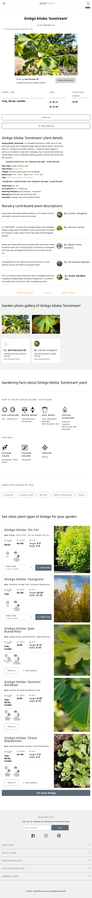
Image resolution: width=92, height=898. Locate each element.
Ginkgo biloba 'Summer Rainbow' (22, 683)
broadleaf (8, 495)
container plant (13, 177)
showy (30, 177)
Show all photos (65, 80)
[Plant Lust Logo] (47, 3)
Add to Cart (45, 567)
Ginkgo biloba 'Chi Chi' (22, 530)
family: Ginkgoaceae (63, 495)
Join (60, 827)
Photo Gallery (25, 293)
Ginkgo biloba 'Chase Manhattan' (20, 739)
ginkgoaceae (18, 169)
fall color (23, 177)
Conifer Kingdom (47, 350)
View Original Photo (12, 359)
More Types (68, 293)
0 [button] (88, 2)
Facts (48, 293)
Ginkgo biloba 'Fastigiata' (24, 579)
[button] (46, 126)
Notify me (46, 117)
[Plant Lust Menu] (4, 3)
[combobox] (19, 567)
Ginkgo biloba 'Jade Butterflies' (19, 629)
